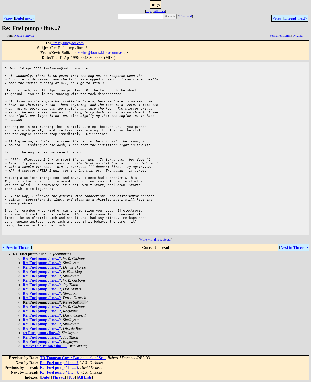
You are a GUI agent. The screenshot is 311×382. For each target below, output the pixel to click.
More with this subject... (155, 239)
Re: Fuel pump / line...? (42, 258)
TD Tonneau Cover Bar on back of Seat (73, 358)
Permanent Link (280, 35)
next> (29, 18)
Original (298, 35)
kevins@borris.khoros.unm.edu (102, 53)
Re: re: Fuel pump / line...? (45, 346)
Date (19, 18)
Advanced (185, 16)
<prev (8, 18)
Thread (290, 18)
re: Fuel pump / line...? (41, 333)
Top (148, 11)
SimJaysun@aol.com (67, 43)
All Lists (159, 11)
